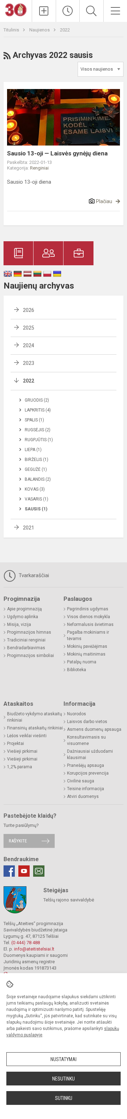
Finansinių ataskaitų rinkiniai (35, 728)
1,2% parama (19, 766)
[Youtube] (24, 871)
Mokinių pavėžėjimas (87, 646)
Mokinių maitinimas (86, 654)
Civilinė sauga (80, 780)
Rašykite (18, 840)
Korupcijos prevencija (88, 773)
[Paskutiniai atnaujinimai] (68, 11)
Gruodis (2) (37, 400)
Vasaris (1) (36, 499)
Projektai (15, 743)
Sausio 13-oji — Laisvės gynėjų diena (57, 153)
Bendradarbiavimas (26, 647)
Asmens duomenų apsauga (94, 729)
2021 (28, 528)
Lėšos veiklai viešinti (27, 735)
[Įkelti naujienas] (44, 11)
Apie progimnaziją (24, 608)
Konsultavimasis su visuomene (86, 740)
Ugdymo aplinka (22, 616)
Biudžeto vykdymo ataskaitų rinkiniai (34, 717)
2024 (28, 345)
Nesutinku (63, 1079)
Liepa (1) (33, 449)
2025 (28, 328)
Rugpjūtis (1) (39, 439)
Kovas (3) (35, 489)
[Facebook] (9, 871)
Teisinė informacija (85, 788)
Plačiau (104, 201)
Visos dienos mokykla (88, 616)
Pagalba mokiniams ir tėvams (88, 635)
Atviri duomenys (83, 796)
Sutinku (63, 1098)
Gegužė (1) (36, 469)
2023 (28, 363)
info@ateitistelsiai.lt (34, 949)
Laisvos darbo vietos (87, 721)
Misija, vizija (19, 624)
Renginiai (39, 168)
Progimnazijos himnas (29, 632)
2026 (28, 310)
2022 (65, 29)
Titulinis (12, 29)
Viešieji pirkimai (22, 751)
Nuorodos (76, 713)
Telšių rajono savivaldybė (68, 899)
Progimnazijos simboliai (30, 655)
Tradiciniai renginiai (26, 640)
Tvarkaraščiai (33, 575)
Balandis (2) (38, 479)
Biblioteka (76, 669)
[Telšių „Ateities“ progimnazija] (15, 9)
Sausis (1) (36, 509)
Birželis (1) (36, 459)
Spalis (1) (34, 420)
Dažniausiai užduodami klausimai (90, 754)
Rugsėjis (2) (37, 429)
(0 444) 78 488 (25, 942)
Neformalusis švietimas (90, 624)
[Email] (38, 871)
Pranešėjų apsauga (85, 765)
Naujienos (40, 29)
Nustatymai (63, 1059)
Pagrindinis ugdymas (87, 608)
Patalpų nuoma (81, 661)
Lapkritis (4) (38, 410)
